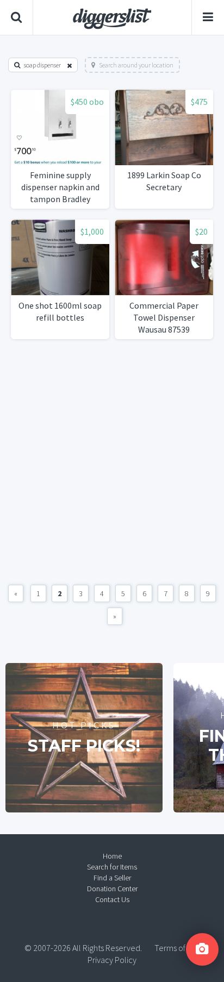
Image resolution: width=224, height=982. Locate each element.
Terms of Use (177, 947)
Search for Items (112, 867)
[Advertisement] (112, 462)
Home (112, 856)
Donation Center (112, 888)
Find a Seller (112, 878)
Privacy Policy (112, 959)
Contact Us (112, 899)
